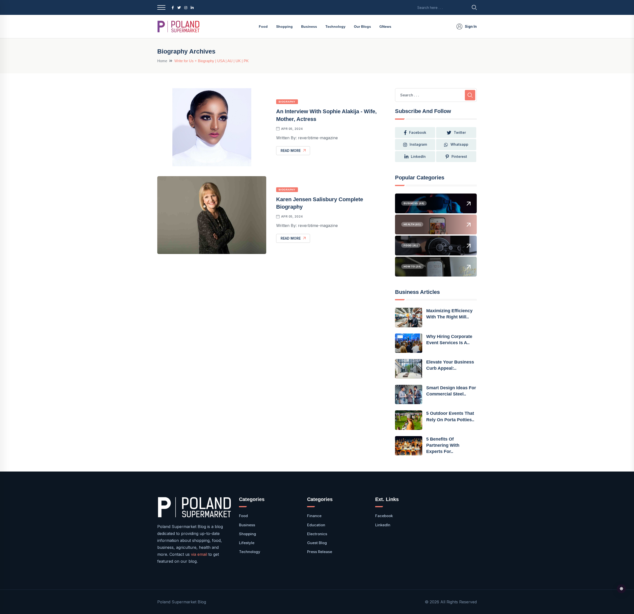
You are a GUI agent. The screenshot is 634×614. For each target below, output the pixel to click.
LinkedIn (418, 156)
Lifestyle (246, 542)
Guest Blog (317, 542)
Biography (287, 101)
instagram (418, 144)
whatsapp (459, 144)
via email (199, 554)
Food (263, 26)
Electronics (317, 533)
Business (309, 26)
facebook (417, 132)
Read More (291, 150)
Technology (335, 26)
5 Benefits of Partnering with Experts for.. (442, 445)
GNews (385, 26)
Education (316, 525)
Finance (314, 515)
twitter (460, 132)
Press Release (319, 551)
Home (162, 61)
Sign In (471, 26)
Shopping (284, 26)
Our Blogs (362, 26)
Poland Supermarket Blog (181, 601)
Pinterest (459, 156)
